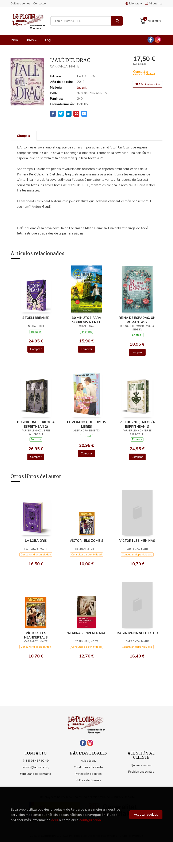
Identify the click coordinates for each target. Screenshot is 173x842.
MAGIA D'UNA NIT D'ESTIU (137, 633)
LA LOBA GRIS (36, 541)
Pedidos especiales (141, 772)
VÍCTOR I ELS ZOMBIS (86, 541)
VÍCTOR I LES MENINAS (137, 541)
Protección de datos (88, 774)
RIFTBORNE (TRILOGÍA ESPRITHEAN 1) (137, 424)
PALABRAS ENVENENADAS (87, 633)
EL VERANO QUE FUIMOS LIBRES (86, 424)
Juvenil (81, 87)
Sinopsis (23, 136)
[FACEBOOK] (150, 39)
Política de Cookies (88, 780)
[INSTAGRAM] (158, 39)
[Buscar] (117, 21)
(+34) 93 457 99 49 (36, 761)
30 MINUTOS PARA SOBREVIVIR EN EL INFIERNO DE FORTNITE (86, 320)
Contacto (39, 3)
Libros (30, 40)
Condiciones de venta (88, 767)
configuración (90, 820)
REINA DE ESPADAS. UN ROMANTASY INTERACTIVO (137, 320)
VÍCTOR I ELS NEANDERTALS (36, 635)
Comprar (36, 349)
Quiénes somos (20, 3)
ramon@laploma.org (35, 767)
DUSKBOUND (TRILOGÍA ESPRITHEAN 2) (36, 424)
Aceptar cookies (146, 814)
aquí (54, 820)
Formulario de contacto (35, 774)
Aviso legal (88, 761)
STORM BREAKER (35, 318)
